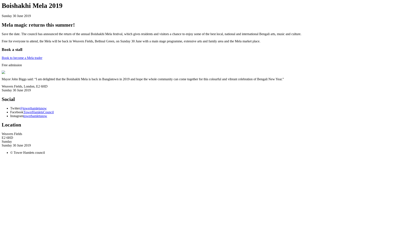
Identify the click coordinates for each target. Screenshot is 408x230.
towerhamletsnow (35, 116)
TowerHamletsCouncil (38, 112)
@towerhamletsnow (33, 108)
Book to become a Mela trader (22, 58)
